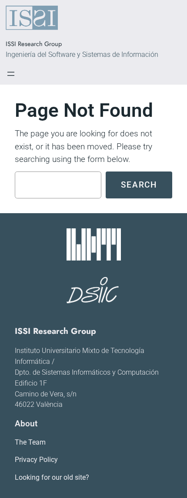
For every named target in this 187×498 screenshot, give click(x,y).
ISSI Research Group (34, 43)
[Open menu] (11, 74)
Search (139, 185)
